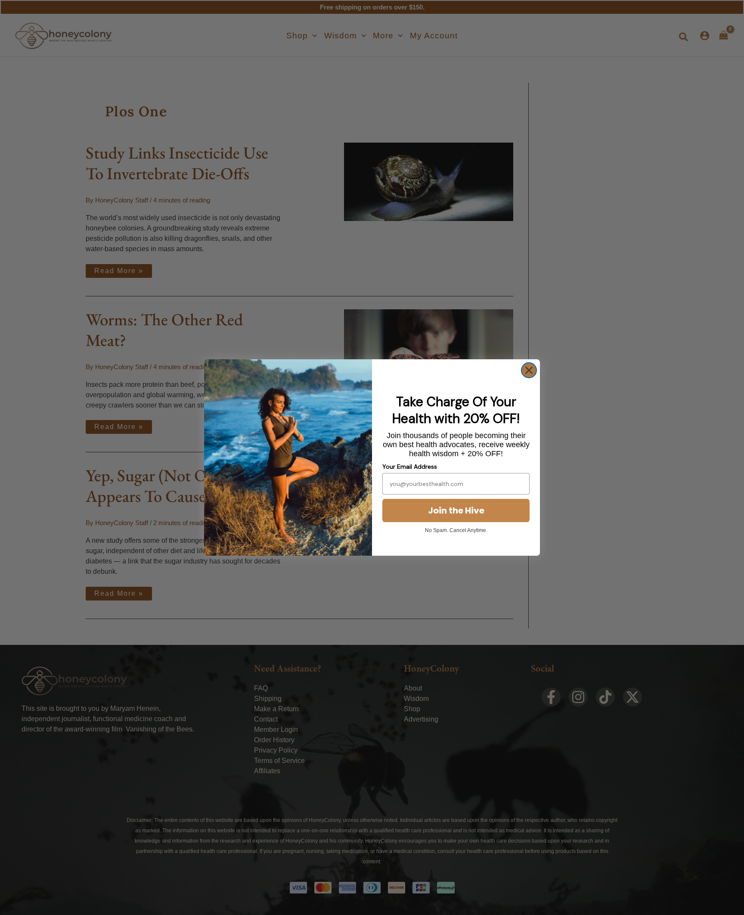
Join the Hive (456, 510)
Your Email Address (409, 466)
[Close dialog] (528, 370)
